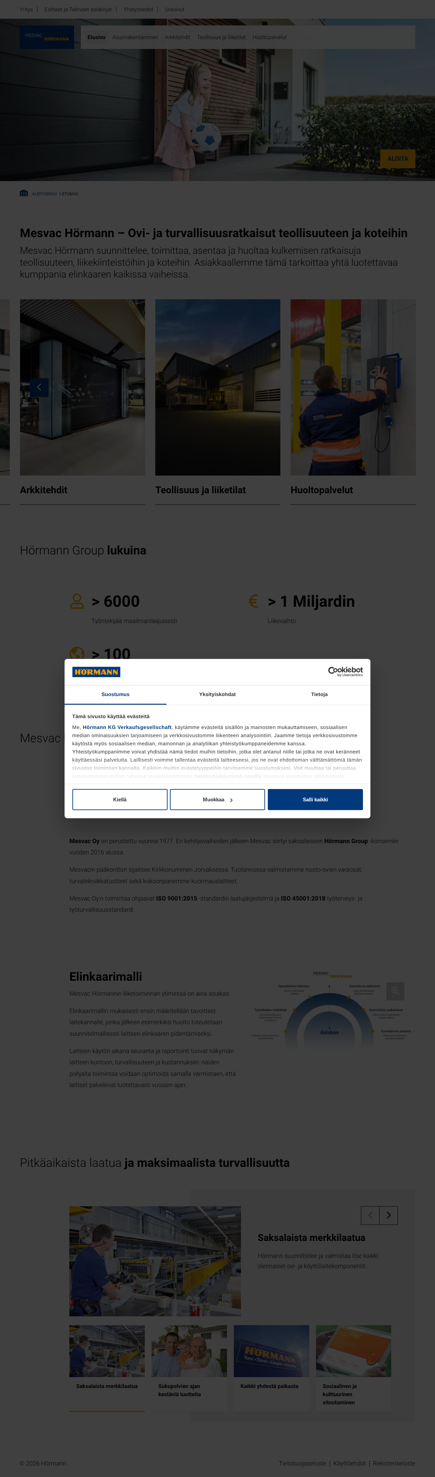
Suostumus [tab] (116, 694)
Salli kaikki (315, 799)
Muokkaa (213, 799)
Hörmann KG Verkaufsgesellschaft (127, 727)
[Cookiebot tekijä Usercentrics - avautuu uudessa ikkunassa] (333, 672)
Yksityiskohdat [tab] (217, 694)
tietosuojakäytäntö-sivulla (227, 776)
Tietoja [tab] (319, 694)
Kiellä (119, 799)
